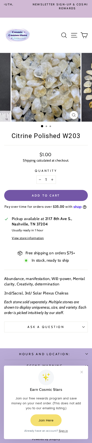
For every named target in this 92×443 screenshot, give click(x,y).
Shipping (29, 160)
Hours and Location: (44, 354)
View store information (28, 238)
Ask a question (46, 327)
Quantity (46, 171)
